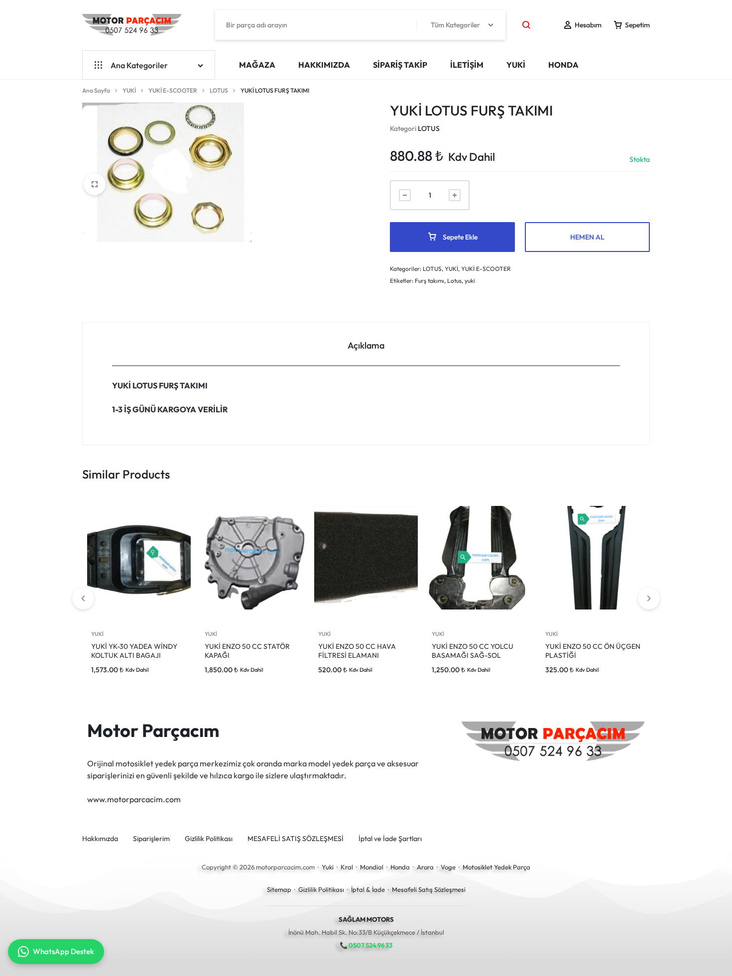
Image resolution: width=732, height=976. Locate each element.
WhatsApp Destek (63, 951)
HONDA (563, 65)
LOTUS (219, 90)
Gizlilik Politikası (209, 839)
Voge (448, 867)
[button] (649, 599)
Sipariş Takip (400, 65)
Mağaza (257, 65)
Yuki (328, 867)
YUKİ (515, 65)
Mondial (371, 867)
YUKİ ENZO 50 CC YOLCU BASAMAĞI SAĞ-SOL (472, 651)
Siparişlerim (151, 839)
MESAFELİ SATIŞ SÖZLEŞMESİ (295, 839)
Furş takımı (429, 280)
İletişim (467, 65)
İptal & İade (368, 889)
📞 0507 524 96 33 (366, 945)
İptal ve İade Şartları (390, 839)
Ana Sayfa (96, 90)
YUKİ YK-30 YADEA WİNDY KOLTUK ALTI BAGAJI (134, 651)
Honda (400, 867)
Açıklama (366, 345)
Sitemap (279, 889)
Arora (425, 867)
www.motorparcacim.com (134, 799)
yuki (470, 280)
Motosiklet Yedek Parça (496, 867)
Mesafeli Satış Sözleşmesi (429, 889)
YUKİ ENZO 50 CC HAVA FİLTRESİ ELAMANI (357, 651)
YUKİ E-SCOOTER (172, 90)
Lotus (454, 280)
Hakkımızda (324, 65)
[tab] (366, 344)
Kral (347, 867)
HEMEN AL (587, 237)
